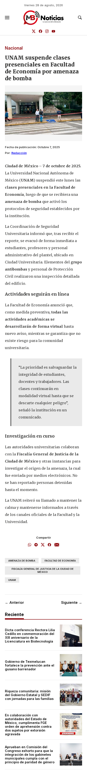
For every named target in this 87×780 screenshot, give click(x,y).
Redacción (19, 153)
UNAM (12, 580)
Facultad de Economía (60, 560)
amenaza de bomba (21, 560)
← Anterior (14, 602)
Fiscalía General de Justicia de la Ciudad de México (43, 570)
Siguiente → (71, 602)
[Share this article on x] (43, 545)
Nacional (14, 48)
